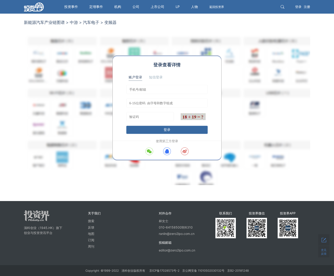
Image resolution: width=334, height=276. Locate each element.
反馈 (91, 227)
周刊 (91, 246)
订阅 (91, 240)
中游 (74, 22)
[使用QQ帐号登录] (167, 151)
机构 (117, 7)
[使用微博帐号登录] (185, 151)
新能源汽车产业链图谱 (44, 22)
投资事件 (71, 7)
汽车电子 (91, 22)
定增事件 (96, 7)
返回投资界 (216, 7)
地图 (91, 234)
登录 (298, 7)
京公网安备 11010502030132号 (203, 270)
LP (178, 7)
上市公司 (157, 7)
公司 (135, 7)
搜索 (91, 221)
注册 (307, 7)
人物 (194, 7)
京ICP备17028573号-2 (164, 270)
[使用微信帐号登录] (149, 151)
